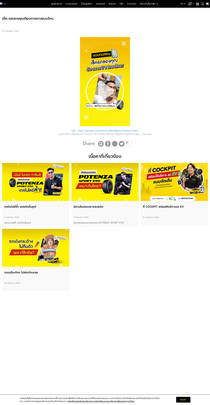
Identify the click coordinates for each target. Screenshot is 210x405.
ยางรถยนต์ (72, 4)
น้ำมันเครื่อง (87, 4)
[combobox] (183, 3)
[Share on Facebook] (108, 144)
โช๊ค (122, 4)
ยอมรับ (183, 399)
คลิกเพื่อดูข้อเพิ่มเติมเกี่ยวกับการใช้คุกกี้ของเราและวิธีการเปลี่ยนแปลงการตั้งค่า (101, 401)
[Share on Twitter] (122, 144)
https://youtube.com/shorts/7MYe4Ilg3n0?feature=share (107, 130)
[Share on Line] (101, 144)
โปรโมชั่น (132, 4)
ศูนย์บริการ (57, 4)
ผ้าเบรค (113, 4)
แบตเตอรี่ (101, 4)
